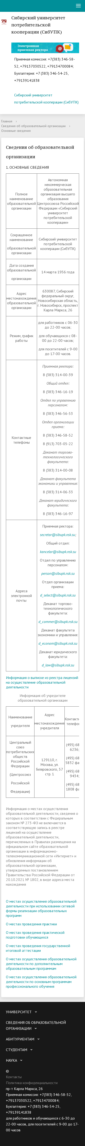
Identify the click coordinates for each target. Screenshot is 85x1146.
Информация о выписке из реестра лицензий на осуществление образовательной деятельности (42, 682)
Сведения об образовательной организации (33, 126)
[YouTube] (18, 1136)
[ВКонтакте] (9, 1136)
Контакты (14, 1076)
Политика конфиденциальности (32, 1082)
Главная (6, 121)
